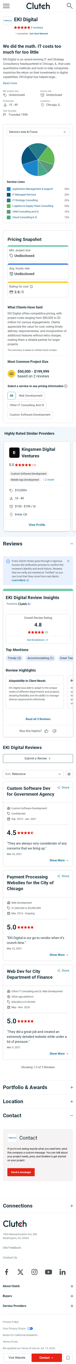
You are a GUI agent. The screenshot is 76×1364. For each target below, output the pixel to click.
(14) (34, 465)
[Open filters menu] (69, 774)
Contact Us (10, 1257)
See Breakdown (36, 639)
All (11, 395)
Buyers (7, 1296)
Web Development (30, 395)
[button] (33, 774)
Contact (44, 1357)
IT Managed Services (24, 194)
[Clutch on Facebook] (6, 1272)
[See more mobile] (59, 860)
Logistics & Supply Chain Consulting (32, 205)
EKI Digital (26, 19)
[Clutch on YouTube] (48, 1272)
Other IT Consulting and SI (27, 405)
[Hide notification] (68, 561)
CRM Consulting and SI (25, 211)
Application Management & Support (32, 188)
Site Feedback (12, 1247)
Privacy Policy (11, 1321)
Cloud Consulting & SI (24, 217)
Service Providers (14, 1306)
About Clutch (11, 1286)
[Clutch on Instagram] (34, 1272)
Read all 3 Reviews (38, 719)
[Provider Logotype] (7, 20)
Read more (10, 83)
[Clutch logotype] (38, 6)
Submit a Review (36, 758)
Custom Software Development (30, 414)
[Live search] (69, 5)
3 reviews (37, 27)
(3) (46, 632)
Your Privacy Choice (14, 1328)
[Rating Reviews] (22, 27)
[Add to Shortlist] (67, 1358)
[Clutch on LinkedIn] (62, 1272)
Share (65, 787)
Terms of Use (10, 1341)
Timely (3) (14, 658)
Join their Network (38, 33)
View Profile (37, 525)
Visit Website (16, 1357)
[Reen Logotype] (14, 452)
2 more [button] (49, 479)
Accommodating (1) (40, 658)
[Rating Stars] (23, 465)
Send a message (21, 1172)
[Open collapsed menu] (6, 5)
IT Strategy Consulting (25, 200)
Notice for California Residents (20, 1335)
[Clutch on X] (20, 1272)
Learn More (19, 580)
